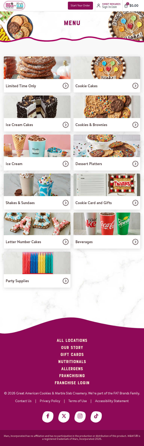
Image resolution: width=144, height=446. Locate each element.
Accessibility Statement (112, 401)
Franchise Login (72, 383)
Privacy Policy (50, 401)
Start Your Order (80, 5)
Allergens (72, 369)
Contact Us (23, 401)
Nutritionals (72, 362)
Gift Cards (72, 355)
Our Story (72, 348)
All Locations (72, 340)
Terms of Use (77, 401)
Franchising (72, 376)
